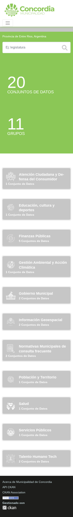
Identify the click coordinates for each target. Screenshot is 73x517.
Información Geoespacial (40, 320)
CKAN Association (13, 492)
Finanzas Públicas (34, 236)
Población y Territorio (37, 377)
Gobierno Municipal (36, 293)
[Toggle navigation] (7, 23)
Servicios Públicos (35, 430)
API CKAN (8, 487)
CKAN (9, 507)
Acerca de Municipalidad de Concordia (27, 481)
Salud (24, 404)
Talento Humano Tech (38, 457)
